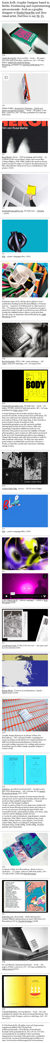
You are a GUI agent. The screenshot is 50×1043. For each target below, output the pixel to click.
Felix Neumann (30, 874)
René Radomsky (8, 362)
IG (42, 16)
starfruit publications (31, 65)
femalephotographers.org (12, 211)
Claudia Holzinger (25, 921)
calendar (40, 211)
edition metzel (8, 969)
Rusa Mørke (7, 157)
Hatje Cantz (18, 410)
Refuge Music (7, 691)
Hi (38, 16)
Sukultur (5, 789)
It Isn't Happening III (10, 600)
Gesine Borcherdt (9, 58)
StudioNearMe (26, 13)
